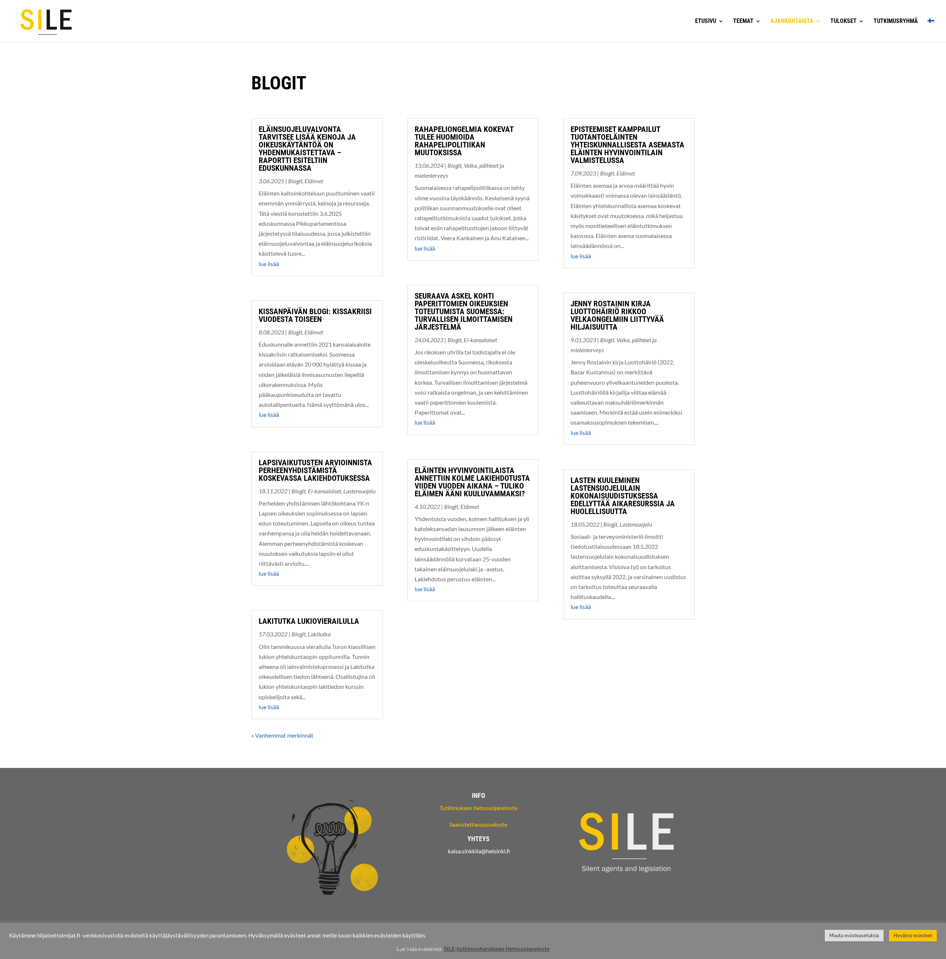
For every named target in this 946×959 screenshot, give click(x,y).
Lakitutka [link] (319, 633)
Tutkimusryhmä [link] (896, 21)
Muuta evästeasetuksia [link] (854, 935)
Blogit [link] (295, 180)
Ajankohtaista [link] (791, 21)
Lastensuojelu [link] (359, 490)
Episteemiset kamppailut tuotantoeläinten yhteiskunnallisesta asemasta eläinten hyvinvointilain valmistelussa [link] (627, 145)
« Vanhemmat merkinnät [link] (282, 735)
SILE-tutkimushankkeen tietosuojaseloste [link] (496, 948)
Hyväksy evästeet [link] (913, 935)
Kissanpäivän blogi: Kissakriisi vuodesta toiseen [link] (315, 315)
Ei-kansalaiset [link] (324, 490)
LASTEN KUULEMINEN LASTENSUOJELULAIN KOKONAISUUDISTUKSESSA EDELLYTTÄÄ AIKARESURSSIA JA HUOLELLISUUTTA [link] (623, 496)
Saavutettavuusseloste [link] (478, 824)
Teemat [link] (743, 21)
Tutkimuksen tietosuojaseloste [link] (478, 807)
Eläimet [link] (313, 180)
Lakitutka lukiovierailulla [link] (309, 621)
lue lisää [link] (269, 263)
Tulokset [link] (843, 21)
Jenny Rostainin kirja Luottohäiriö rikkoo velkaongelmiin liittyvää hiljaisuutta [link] (617, 315)
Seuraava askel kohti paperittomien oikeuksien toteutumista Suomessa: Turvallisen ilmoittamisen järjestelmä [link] (464, 311)
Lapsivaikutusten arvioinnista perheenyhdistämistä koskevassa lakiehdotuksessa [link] (315, 470)
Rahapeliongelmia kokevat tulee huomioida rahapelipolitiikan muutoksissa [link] (464, 141)
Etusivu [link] (705, 21)
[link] (46, 20)
